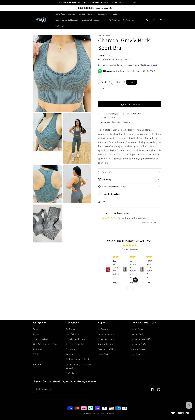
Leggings (37, 334)
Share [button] (104, 201)
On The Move (72, 329)
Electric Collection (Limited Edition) (78, 366)
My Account (103, 329)
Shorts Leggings (40, 339)
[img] (130, 245)
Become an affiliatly (107, 349)
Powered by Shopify (107, 413)
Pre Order (70, 373)
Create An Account (106, 334)
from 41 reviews (130, 249)
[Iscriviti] (81, 389)
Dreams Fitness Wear (93, 413)
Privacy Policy (136, 354)
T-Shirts (36, 354)
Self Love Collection (75, 344)
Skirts (36, 359)
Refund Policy (136, 329)
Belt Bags (37, 349)
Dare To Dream (72, 334)
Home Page (103, 354)
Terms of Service (137, 349)
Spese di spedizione (106, 59)
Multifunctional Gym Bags (45, 344)
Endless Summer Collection (78, 359)
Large (131, 82)
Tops (35, 329)
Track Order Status (106, 344)
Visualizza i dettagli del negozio (115, 122)
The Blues (70, 349)
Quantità (101, 88)
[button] (81, 14)
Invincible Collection (75, 339)
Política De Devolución (140, 339)
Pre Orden (38, 364)
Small (104, 82)
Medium (118, 82)
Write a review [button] (149, 222)
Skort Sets (70, 354)
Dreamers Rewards (106, 339)
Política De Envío (138, 344)
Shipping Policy (137, 334)
